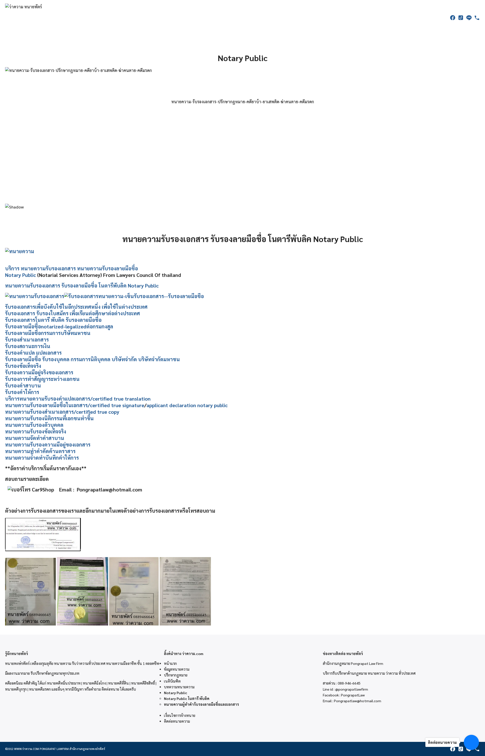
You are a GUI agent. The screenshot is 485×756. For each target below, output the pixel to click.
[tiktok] (461, 18)
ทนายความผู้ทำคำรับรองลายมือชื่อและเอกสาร (201, 704)
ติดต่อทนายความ (177, 721)
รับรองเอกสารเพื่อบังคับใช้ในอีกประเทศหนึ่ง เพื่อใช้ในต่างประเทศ (76, 306)
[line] (469, 18)
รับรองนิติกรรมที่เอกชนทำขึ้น (62, 418)
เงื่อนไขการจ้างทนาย (179, 715)
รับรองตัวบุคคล (46, 425)
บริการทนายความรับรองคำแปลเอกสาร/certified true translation (78, 398)
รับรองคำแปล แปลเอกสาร (33, 352)
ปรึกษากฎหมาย (175, 675)
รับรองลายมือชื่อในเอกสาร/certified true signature (87, 405)
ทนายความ (17, 405)
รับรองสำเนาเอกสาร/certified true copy (74, 411)
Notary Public (20, 275)
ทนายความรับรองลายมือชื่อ (107, 268)
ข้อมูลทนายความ (176, 669)
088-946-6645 (349, 683)
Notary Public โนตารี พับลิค (186, 698)
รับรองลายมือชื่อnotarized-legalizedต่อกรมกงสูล (59, 326)
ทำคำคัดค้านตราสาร (53, 451)
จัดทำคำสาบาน (47, 438)
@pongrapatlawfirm (351, 689)
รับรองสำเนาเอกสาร (27, 339)
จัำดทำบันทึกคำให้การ (54, 457)
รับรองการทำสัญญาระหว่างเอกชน (42, 379)
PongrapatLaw (353, 695)
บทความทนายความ (179, 687)
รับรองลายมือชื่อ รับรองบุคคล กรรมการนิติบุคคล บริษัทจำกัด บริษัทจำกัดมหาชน (92, 359)
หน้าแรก (170, 663)
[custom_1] (477, 18)
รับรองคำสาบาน (23, 385)
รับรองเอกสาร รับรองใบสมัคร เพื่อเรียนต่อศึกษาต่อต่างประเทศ (72, 313)
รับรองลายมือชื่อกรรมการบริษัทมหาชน (47, 333)
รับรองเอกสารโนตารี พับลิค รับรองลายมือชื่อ (53, 320)
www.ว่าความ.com (26, 749)
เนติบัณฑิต (172, 681)
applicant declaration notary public (187, 405)
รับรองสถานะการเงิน (27, 346)
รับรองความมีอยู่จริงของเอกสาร (39, 372)
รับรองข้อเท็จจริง (23, 365)
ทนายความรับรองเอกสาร (48, 268)
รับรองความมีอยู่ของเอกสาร (60, 444)
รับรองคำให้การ (22, 392)
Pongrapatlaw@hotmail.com (357, 700)
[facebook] (453, 18)
